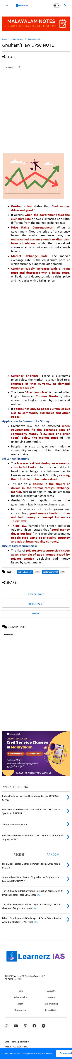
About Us (51, 991)
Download (51, 997)
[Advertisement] (36, 110)
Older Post (36, 604)
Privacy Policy (20, 997)
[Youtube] (16, 1026)
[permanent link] (19, 67)
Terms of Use (20, 1010)
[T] (43, 1026)
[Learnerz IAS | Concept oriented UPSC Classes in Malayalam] (22, 7)
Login (20, 1004)
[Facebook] (34, 1026)
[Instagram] (25, 1026)
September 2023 (34, 39)
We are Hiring (51, 1004)
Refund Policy (51, 1010)
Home (4, 39)
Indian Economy (17, 39)
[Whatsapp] (6, 1026)
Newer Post (36, 594)
